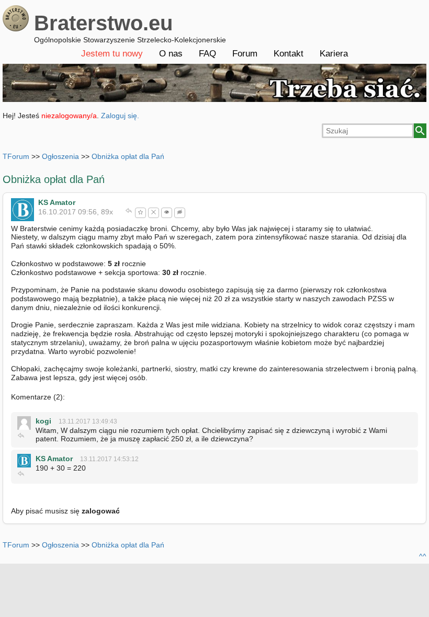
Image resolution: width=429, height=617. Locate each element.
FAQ (207, 54)
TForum (16, 156)
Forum (244, 54)
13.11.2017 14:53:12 (109, 459)
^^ (422, 556)
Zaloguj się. (120, 115)
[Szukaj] (420, 130)
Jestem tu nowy (112, 54)
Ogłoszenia (60, 156)
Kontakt (288, 54)
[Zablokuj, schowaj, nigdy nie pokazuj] (153, 213)
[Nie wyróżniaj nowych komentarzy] (179, 213)
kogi (43, 421)
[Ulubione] (140, 213)
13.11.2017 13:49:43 (88, 421)
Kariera (334, 54)
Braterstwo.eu (103, 23)
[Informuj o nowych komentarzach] (166, 213)
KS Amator (56, 202)
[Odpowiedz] (129, 212)
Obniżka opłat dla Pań (128, 156)
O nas (171, 54)
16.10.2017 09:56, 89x (75, 212)
